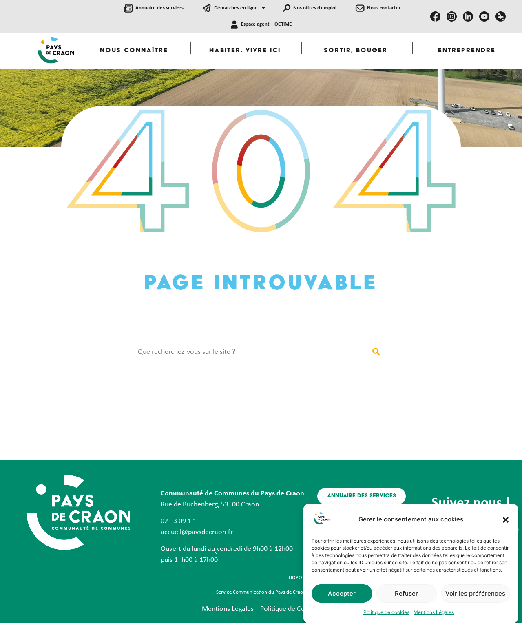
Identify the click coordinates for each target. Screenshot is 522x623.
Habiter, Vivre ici (245, 50)
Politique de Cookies (290, 609)
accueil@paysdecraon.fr (197, 532)
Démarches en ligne (236, 8)
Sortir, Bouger (355, 50)
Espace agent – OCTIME (266, 24)
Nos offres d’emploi (314, 8)
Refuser (406, 593)
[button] (506, 520)
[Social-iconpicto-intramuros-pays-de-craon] (500, 16)
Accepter (342, 593)
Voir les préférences (475, 593)
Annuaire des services (159, 8)
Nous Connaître (134, 50)
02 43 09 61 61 (179, 521)
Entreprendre (466, 50)
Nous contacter (384, 8)
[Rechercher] (376, 352)
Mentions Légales (434, 612)
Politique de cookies (386, 612)
